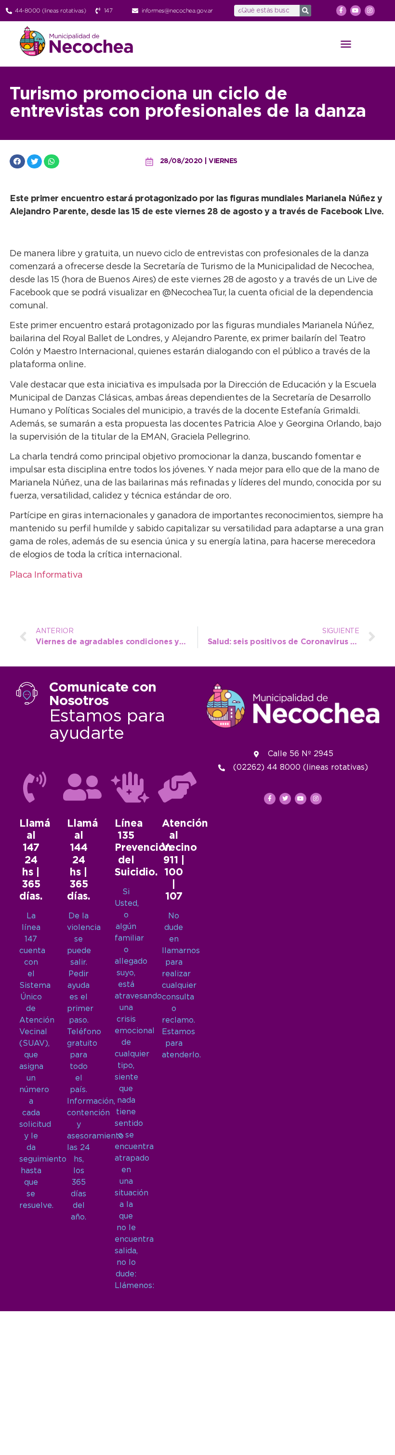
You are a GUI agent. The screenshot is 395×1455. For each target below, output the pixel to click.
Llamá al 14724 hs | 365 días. (34, 860)
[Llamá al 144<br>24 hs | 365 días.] (82, 787)
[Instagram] (370, 10)
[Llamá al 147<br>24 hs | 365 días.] (34, 787)
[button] (346, 44)
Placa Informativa (46, 575)
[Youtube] (355, 10)
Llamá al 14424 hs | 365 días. (82, 860)
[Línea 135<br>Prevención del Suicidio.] (130, 787)
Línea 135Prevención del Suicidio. (143, 848)
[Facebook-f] (341, 10)
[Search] (305, 10)
